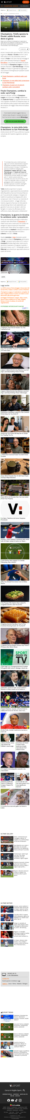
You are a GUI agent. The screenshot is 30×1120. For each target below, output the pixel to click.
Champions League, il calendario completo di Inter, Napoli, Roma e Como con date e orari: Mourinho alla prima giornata (15, 293)
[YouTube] (12, 1101)
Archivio (17, 1095)
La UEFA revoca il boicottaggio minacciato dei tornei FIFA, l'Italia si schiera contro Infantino (15, 289)
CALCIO (5, 13)
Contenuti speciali (7, 1094)
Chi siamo (6, 1112)
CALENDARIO (24, 6)
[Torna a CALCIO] (2, 6)
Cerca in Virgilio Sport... (14, 1090)
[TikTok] (16, 1101)
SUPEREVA (21, 1110)
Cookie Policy (23, 1112)
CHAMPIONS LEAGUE (14, 13)
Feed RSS (12, 1095)
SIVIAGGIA (25, 1108)
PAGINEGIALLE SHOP (22, 1107)
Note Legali (12, 1112)
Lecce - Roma (12, 983)
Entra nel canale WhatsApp (16, 121)
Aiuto (20, 1113)
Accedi (26, 2)
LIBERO (4, 1107)
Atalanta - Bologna (22, 983)
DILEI (21, 1108)
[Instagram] (20, 1101)
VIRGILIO (9, 1107)
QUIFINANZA (9, 1110)
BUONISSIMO (15, 1110)
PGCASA (4, 1108)
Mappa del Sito (24, 1094)
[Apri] (2, 2)
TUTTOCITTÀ (17, 1108)
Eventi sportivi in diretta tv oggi (11, 981)
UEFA (3, 277)
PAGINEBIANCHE (10, 1108)
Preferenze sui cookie (13, 1113)
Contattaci (16, 1094)
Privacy (17, 1112)
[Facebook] (8, 1101)
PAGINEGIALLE (14, 1107)
